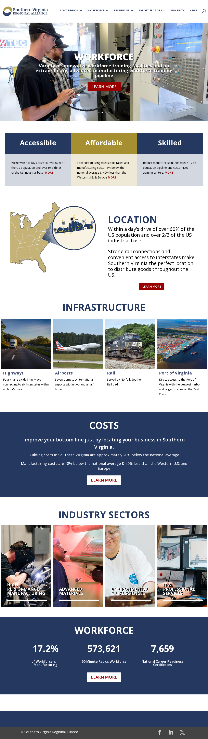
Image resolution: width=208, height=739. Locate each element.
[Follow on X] (182, 732)
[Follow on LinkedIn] (171, 732)
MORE (112, 177)
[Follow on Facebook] (160, 732)
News (193, 10)
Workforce (104, 56)
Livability (177, 10)
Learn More (104, 86)
